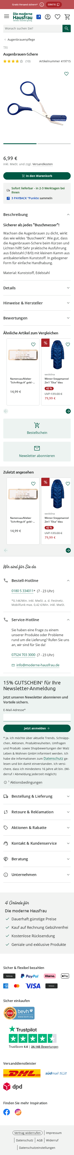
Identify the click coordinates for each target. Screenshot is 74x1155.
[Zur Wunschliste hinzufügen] (66, 73)
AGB (40, 1140)
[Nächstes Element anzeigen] (68, 411)
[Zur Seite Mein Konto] (47, 17)
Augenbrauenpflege (21, 39)
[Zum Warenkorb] (67, 17)
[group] (37, 103)
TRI (5, 47)
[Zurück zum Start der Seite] (70, 1126)
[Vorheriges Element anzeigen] (5, 411)
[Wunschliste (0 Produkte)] (57, 17)
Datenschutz (53, 758)
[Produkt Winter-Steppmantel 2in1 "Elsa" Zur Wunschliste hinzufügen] (68, 344)
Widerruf (52, 1140)
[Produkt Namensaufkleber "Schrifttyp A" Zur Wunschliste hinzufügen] (33, 344)
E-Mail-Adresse (13, 710)
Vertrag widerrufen (27, 1133)
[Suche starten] (66, 28)
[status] (32, 28)
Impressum (54, 1133)
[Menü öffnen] (6, 17)
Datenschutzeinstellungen (37, 1148)
